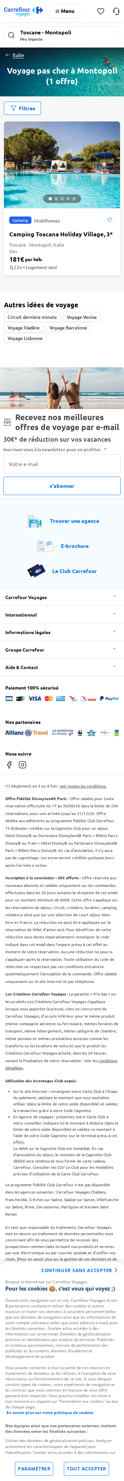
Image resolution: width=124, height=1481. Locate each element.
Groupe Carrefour (24, 650)
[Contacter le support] (116, 11)
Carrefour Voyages (26, 597)
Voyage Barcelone (68, 327)
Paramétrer (34, 1468)
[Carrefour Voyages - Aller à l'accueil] (23, 11)
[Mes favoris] (100, 11)
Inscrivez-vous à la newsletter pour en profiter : (54, 449)
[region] (62, 1371)
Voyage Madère (24, 327)
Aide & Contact (21, 667)
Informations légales (28, 632)
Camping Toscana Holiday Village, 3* (61, 234)
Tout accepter (86, 1468)
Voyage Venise (82, 317)
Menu (67, 10)
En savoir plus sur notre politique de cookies (50, 1412)
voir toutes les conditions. (83, 786)
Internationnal (21, 615)
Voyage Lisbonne (25, 338)
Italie (18, 54)
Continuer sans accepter (76, 1270)
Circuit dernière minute (32, 317)
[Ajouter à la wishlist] (109, 220)
